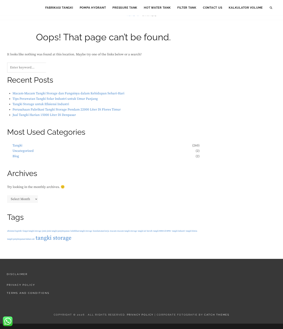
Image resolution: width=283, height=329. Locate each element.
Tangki (17, 145)
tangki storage (53, 238)
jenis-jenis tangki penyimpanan (56, 231)
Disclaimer (17, 274)
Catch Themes (216, 314)
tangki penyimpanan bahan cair (21, 239)
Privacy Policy (21, 284)
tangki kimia (191, 231)
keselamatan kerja (101, 231)
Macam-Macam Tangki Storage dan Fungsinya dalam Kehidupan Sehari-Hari (68, 93)
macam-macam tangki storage (123, 231)
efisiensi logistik (14, 231)
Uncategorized (23, 151)
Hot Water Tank (157, 7)
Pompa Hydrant (93, 7)
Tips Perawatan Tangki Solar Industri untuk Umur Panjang (55, 99)
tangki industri (178, 231)
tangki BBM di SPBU (162, 231)
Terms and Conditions (28, 293)
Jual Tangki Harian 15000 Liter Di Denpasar (44, 115)
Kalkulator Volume (246, 7)
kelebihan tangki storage (81, 231)
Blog (16, 156)
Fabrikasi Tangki (59, 7)
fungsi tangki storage (32, 231)
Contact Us (212, 7)
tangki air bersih (145, 231)
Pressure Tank (124, 7)
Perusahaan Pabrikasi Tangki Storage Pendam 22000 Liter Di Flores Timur (67, 109)
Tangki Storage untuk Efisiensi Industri (41, 104)
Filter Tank (186, 7)
